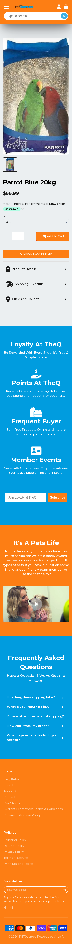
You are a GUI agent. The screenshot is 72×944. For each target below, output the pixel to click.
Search (9, 785)
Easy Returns (13, 779)
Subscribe (57, 497)
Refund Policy (14, 846)
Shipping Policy (15, 840)
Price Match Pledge (18, 863)
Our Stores (12, 803)
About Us (10, 791)
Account (59, 6)
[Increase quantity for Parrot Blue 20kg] (29, 236)
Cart (66, 6)
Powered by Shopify (50, 936)
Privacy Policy (14, 851)
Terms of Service (16, 858)
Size (5, 216)
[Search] (64, 16)
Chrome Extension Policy (22, 815)
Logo (24, 6)
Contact (9, 797)
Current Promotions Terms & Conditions (33, 809)
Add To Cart (55, 236)
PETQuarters (27, 936)
